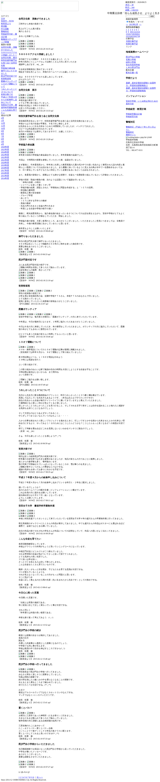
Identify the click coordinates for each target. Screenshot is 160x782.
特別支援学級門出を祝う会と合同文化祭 (9, 63)
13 (137, 32)
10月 (3, 128)
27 (137, 36)
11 (133, 32)
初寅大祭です (7, 94)
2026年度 (5, 147)
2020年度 (5, 162)
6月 (2, 139)
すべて (141, 22)
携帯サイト (131, 135)
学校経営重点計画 (134, 114)
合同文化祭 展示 (9, 58)
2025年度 (5, 149)
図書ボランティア (9, 81)
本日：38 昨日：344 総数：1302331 (131, 7)
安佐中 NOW (7, 21)
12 (135, 32)
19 (135, 34)
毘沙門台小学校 (133, 57)
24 (131, 36)
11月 (3, 126)
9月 (2, 131)
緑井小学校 (131, 62)
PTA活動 (5, 29)
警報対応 (5, 31)
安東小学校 (131, 59)
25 (133, 36)
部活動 (4, 26)
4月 (2, 144)
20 (137, 34)
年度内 (131, 22)
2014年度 (5, 178)
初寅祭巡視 (6, 79)
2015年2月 (133, 24)
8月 (2, 134)
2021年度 (5, 160)
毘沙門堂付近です (9, 76)
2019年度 (5, 165)
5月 (2, 142)
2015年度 (5, 176)
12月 (3, 123)
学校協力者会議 (8, 68)
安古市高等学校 (133, 65)
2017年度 (5, 170)
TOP (3, 18)
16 (129, 34)
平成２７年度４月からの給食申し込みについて (9, 99)
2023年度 (5, 155)
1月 (2, 121)
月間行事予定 (132, 41)
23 (129, 36)
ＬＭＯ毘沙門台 (133, 67)
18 (133, 34)
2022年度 (5, 157)
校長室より (6, 23)
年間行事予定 (132, 44)
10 (33, 777)
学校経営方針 (132, 117)
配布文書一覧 (132, 73)
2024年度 (5, 152)
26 (135, 36)
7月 (2, 136)
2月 (2, 118)
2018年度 (5, 168)
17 (131, 34)
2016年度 (5, 173)
